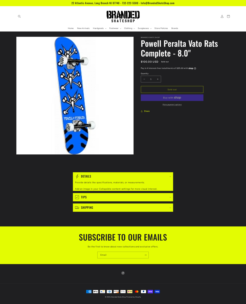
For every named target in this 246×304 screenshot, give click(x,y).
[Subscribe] (145, 255)
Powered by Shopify (133, 297)
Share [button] (147, 111)
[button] (19, 16)
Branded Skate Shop (118, 297)
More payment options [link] (172, 105)
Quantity (144, 73)
